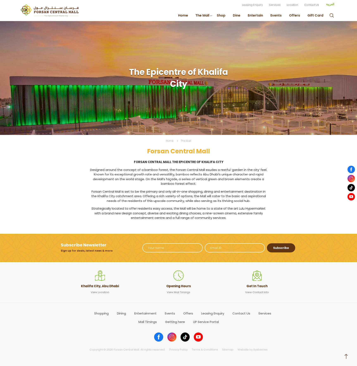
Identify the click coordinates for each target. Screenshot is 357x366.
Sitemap (227, 350)
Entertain (255, 15)
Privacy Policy (178, 350)
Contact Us (311, 5)
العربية (330, 4)
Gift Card (315, 15)
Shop (221, 15)
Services (275, 5)
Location (292, 5)
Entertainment (145, 313)
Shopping (101, 313)
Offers (294, 15)
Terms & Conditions (205, 350)
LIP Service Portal (206, 322)
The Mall (202, 15)
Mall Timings (147, 322)
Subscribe (281, 248)
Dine (236, 15)
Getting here (175, 322)
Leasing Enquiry (252, 5)
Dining (121, 313)
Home (183, 15)
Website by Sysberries (253, 350)
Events (276, 15)
